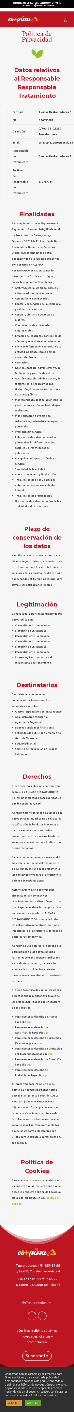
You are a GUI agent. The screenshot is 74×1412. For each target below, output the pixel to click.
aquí (29, 1022)
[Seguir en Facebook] (32, 1316)
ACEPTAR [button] (32, 1403)
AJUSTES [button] (13, 1403)
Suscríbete (37, 1356)
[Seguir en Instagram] (42, 1316)
